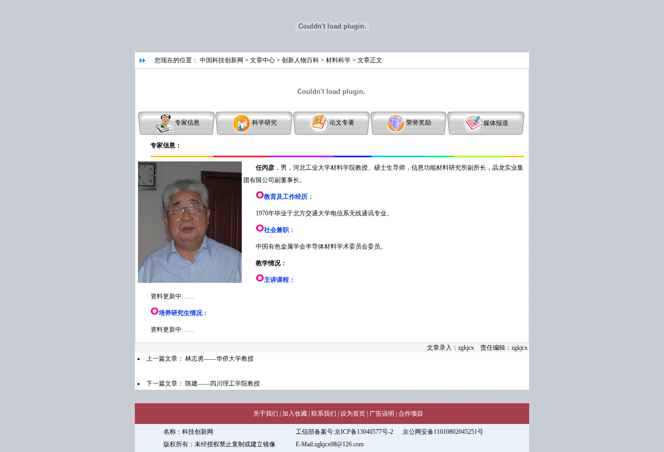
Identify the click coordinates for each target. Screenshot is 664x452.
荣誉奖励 (418, 122)
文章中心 (262, 60)
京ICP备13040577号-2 (364, 431)
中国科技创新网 (221, 60)
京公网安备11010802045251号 (443, 431)
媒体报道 (495, 122)
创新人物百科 (300, 60)
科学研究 (264, 122)
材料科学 (338, 60)
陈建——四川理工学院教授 (222, 383)
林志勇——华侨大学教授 (219, 358)
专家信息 (187, 122)
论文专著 (341, 122)
